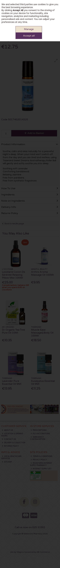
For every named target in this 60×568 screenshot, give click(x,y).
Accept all (29, 35)
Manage (29, 29)
